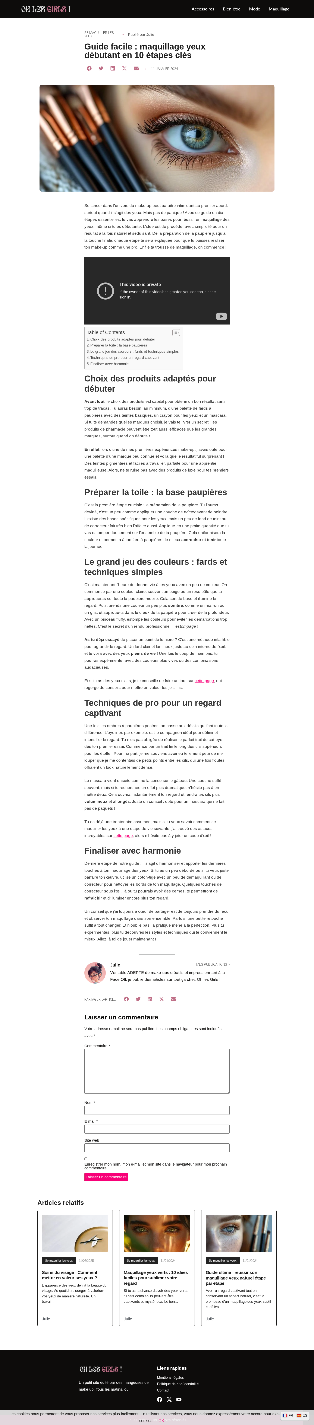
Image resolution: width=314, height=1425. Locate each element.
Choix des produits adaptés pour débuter (122, 339)
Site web (91, 1140)
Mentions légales (170, 1378)
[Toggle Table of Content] (174, 332)
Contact (163, 1390)
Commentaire (97, 1046)
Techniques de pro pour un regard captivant (124, 357)
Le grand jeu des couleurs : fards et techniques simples (134, 351)
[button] (89, 68)
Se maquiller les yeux (99, 34)
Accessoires (203, 9)
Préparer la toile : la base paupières (118, 345)
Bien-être (232, 9)
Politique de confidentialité (178, 1384)
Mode (254, 9)
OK (161, 1421)
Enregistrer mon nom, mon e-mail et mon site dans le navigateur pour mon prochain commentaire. (155, 1166)
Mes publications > (213, 964)
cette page (204, 680)
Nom (89, 1103)
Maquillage (279, 9)
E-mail (91, 1121)
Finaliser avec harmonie (109, 364)
